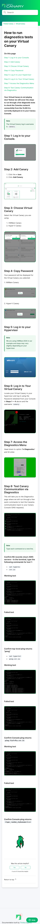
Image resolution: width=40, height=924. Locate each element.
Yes (14, 867)
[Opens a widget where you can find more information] (32, 920)
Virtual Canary (20, 24)
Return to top (9, 880)
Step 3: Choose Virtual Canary (16, 66)
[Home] (13, 7)
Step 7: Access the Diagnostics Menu (19, 83)
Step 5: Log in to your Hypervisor (17, 75)
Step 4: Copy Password (13, 70)
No (25, 867)
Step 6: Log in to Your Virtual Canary (19, 79)
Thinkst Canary (8, 24)
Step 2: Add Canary (12, 62)
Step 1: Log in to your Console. (16, 58)
